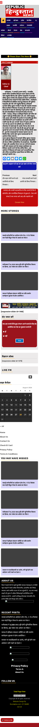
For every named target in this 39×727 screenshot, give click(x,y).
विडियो (2, 35)
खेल (21, 30)
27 (16, 415)
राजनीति (15, 25)
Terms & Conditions (9, 454)
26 (11, 415)
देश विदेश (29, 20)
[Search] (36, 20)
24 (2, 415)
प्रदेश (22, 20)
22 (25, 410)
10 (2, 405)
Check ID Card (6, 445)
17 (2, 410)
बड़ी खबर (16, 20)
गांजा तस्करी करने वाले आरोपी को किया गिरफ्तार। (28, 178)
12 (11, 405)
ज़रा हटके (27, 30)
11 (7, 405)
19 (11, 410)
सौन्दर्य (9, 30)
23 (30, 410)
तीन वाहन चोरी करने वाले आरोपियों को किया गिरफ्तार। (10, 180)
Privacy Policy (6, 450)
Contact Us (5, 441)
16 (30, 405)
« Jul (2, 426)
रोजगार (15, 30)
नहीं (6, 336)
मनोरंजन (22, 25)
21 (21, 410)
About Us (4, 437)
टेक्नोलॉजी (29, 25)
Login (9, 35)
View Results (19, 346)
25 (7, 415)
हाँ (5, 332)
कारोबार (3, 30)
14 (21, 405)
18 (7, 410)
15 (25, 405)
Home (9, 20)
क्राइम (8, 25)
